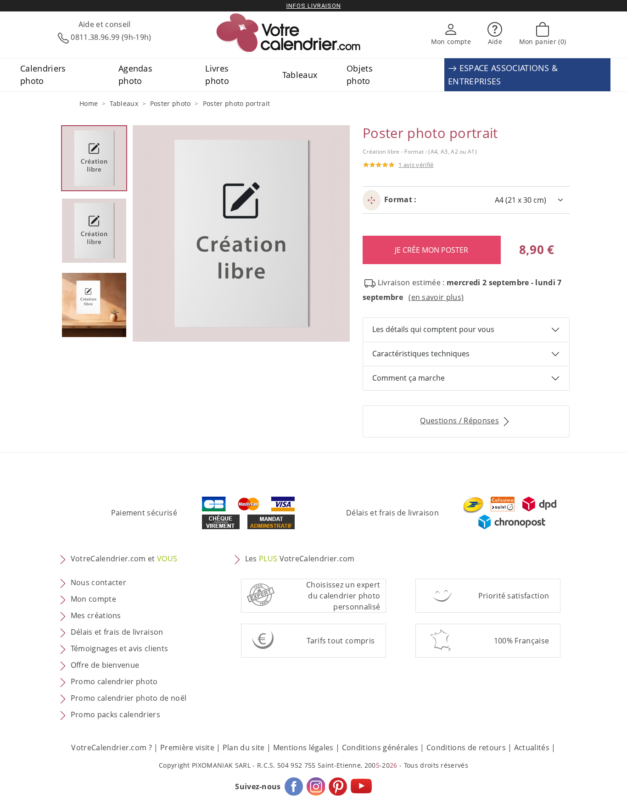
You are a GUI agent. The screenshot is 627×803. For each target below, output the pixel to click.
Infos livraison (313, 5)
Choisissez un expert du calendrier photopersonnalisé (343, 596)
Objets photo (360, 74)
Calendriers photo (43, 74)
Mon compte (93, 599)
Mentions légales (303, 747)
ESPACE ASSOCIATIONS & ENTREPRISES (503, 74)
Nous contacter (98, 582)
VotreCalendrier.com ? (111, 747)
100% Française (521, 641)
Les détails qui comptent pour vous (433, 329)
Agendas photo (135, 74)
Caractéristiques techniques (421, 354)
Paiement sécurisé (144, 513)
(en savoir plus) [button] (436, 297)
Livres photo (217, 74)
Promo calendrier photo (114, 681)
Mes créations (96, 615)
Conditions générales (380, 747)
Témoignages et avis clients (119, 648)
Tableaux (300, 74)
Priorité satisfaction (513, 596)
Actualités (531, 747)
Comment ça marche (408, 378)
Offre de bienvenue (105, 665)
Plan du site (244, 747)
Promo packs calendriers (115, 714)
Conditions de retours (466, 747)
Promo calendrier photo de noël (129, 698)
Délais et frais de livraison (392, 513)
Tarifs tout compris (341, 641)
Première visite (187, 747)
